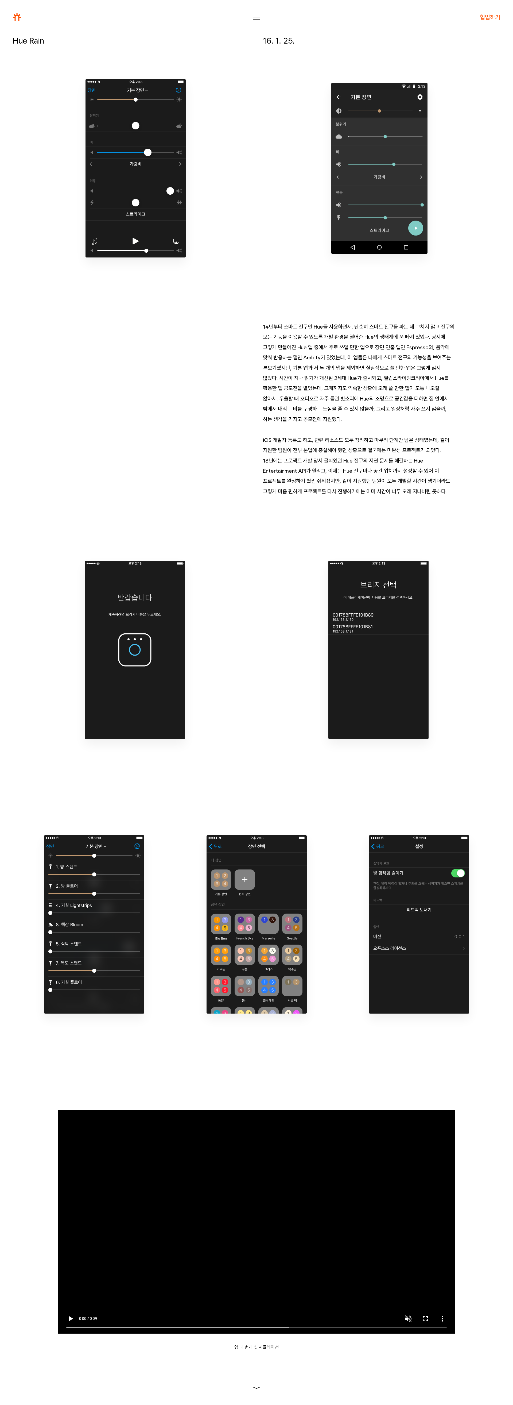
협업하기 (490, 17)
